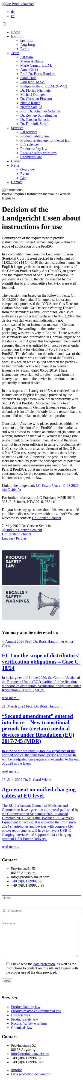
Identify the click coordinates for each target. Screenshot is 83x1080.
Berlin (24, 49)
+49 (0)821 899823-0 (26, 881)
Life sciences (29, 144)
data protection (44, 964)
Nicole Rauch (30, 103)
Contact (16, 182)
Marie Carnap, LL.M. (36, 65)
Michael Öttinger (32, 94)
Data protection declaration (30, 1074)
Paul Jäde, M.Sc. (32, 82)
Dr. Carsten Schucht (35, 119)
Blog (23, 178)
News (15, 165)
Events (25, 174)
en (13, 16)
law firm (17, 36)
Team (15, 53)
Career (16, 161)
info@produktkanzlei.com (30, 1054)
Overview (27, 169)
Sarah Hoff (28, 78)
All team (26, 57)
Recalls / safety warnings (38, 153)
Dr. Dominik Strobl (34, 124)
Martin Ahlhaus (31, 61)
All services (28, 132)
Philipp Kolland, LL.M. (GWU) (43, 86)
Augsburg (27, 45)
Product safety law (33, 149)
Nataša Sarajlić (31, 107)
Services (17, 128)
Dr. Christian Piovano (36, 99)
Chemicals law (31, 157)
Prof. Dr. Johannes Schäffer (40, 111)
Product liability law (35, 136)
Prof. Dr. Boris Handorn (38, 74)
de (13, 12)
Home (15, 32)
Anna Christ (29, 69)
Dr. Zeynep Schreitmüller (38, 115)
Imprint (16, 1070)
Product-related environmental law (45, 140)
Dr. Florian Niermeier (36, 90)
